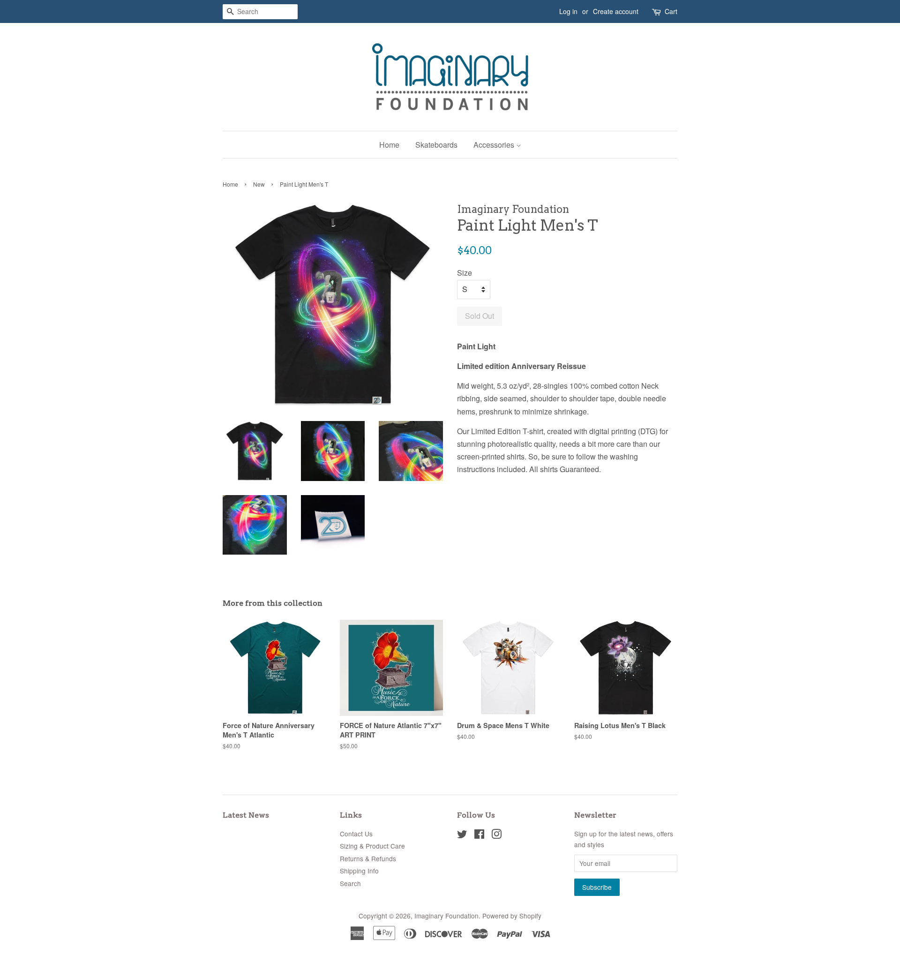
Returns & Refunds (368, 858)
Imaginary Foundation (446, 915)
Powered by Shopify (511, 915)
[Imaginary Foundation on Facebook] (479, 835)
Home (389, 144)
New (259, 184)
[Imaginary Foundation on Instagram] (496, 835)
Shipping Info (359, 870)
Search (350, 883)
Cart (671, 11)
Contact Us (356, 833)
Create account (615, 11)
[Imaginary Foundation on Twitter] (462, 835)
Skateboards (436, 144)
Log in (568, 11)
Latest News (246, 815)
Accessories (494, 144)
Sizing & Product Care (372, 845)
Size (464, 272)
